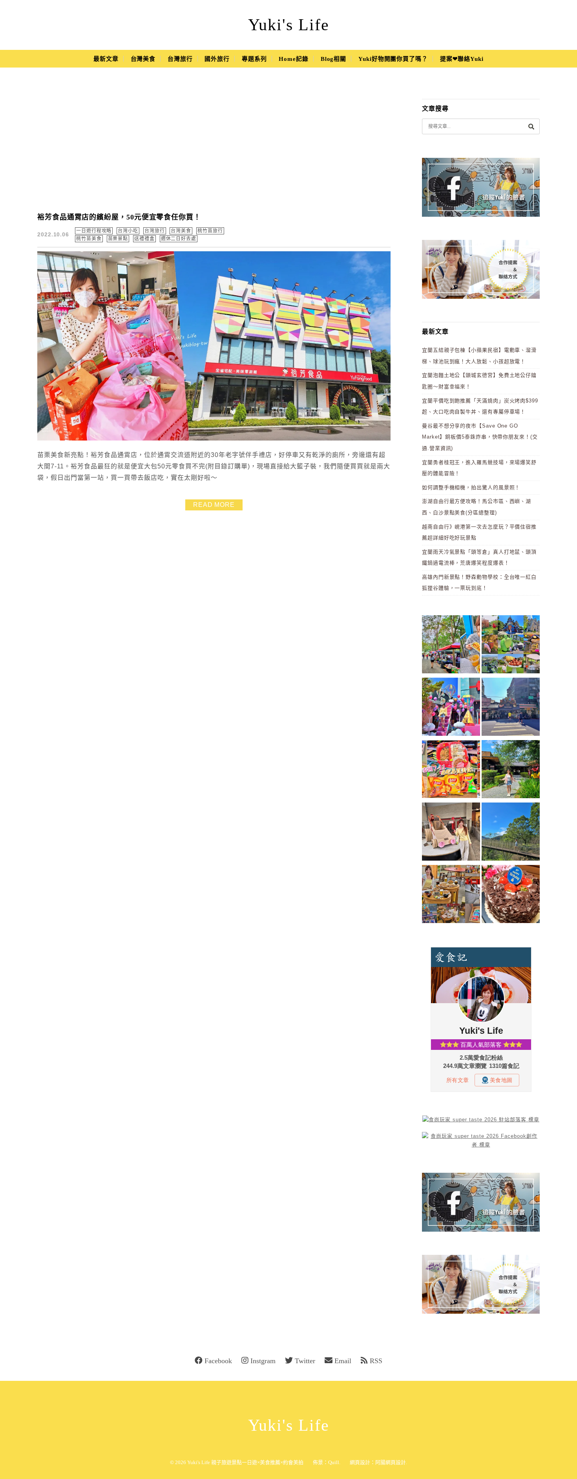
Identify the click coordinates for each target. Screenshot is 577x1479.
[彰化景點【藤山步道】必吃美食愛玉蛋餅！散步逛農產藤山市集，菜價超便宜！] (451, 645)
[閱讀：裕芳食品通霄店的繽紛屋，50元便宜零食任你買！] (214, 439)
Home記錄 (293, 59)
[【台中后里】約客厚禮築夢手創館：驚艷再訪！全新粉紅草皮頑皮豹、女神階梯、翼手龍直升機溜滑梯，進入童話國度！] (451, 708)
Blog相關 (333, 59)
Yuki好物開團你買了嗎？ (393, 59)
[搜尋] (531, 126)
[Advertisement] (214, 145)
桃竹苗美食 (89, 238)
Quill (333, 1462)
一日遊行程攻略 (93, 231)
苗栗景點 (118, 238)
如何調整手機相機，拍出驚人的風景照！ (471, 487)
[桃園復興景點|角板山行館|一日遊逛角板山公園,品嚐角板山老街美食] (511, 833)
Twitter (305, 1361)
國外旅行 (217, 59)
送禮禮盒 (144, 238)
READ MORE (214, 504)
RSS (376, 1361)
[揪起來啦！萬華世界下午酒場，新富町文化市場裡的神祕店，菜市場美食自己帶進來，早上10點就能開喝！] (451, 895)
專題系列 (254, 59)
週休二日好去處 (178, 238)
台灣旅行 (180, 59)
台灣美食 (143, 59)
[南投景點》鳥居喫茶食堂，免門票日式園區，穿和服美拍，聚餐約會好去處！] (511, 770)
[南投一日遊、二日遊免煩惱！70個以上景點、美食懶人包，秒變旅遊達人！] (511, 645)
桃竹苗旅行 (210, 231)
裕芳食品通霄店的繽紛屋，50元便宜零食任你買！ (119, 217)
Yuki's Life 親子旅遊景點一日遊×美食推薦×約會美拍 (245, 1462)
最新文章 (106, 59)
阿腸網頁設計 (390, 1462)
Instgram (263, 1361)
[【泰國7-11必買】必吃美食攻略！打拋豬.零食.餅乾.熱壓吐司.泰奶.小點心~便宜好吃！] (451, 770)
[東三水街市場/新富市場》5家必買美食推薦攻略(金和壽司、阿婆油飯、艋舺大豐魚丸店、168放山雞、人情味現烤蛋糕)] (511, 708)
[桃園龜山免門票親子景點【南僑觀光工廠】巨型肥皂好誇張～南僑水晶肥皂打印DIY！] (451, 833)
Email (342, 1361)
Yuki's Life (288, 25)
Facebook (218, 1361)
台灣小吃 (128, 231)
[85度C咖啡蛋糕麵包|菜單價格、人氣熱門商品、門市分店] (511, 895)
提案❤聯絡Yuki (462, 59)
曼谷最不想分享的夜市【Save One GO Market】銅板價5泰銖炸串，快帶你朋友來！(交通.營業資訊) (480, 437)
